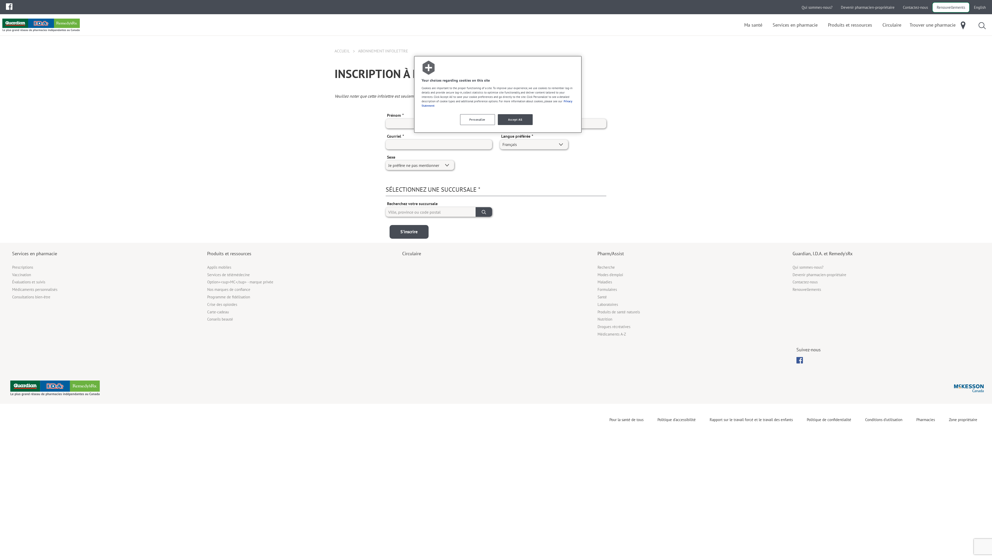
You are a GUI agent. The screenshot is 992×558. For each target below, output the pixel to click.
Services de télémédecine (228, 274)
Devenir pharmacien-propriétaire (868, 7)
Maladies (605, 282)
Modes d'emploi (610, 274)
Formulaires (607, 289)
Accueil (342, 50)
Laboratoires (608, 304)
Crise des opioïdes (222, 304)
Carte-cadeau (218, 311)
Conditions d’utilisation (883, 419)
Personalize (477, 119)
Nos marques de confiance (228, 289)
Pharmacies (925, 419)
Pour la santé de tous (626, 419)
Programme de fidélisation (228, 297)
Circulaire (411, 254)
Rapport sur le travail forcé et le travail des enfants (751, 419)
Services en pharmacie (34, 254)
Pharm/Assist (611, 254)
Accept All (515, 119)
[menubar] (9, 6)
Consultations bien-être (31, 297)
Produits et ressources (229, 254)
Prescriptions (22, 267)
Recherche (606, 267)
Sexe (391, 157)
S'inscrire (409, 232)
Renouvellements (951, 7)
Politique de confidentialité (829, 419)
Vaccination (21, 274)
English (980, 7)
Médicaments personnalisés (34, 289)
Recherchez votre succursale (412, 203)
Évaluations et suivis (28, 282)
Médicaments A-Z (612, 334)
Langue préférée (515, 136)
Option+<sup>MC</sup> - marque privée (240, 282)
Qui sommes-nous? (817, 7)
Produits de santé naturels (619, 311)
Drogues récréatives (614, 326)
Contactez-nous (915, 7)
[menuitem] (9, 6)
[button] (484, 212)
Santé (602, 297)
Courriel (394, 136)
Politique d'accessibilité (676, 419)
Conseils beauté (220, 319)
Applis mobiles (219, 267)
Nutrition (605, 319)
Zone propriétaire (963, 419)
